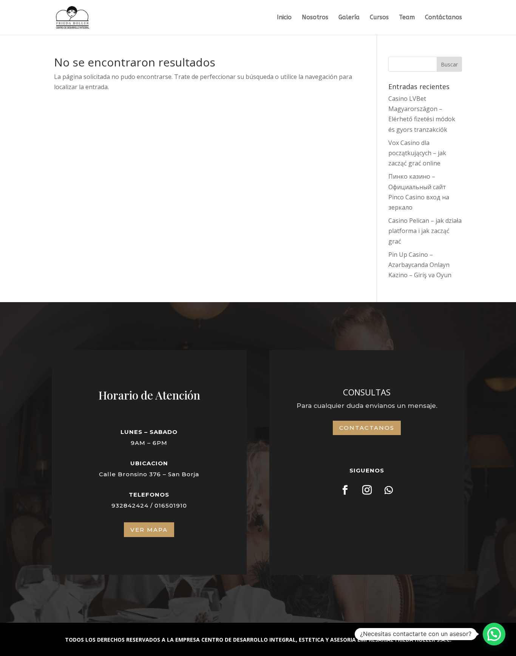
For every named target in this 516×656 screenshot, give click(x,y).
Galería (349, 18)
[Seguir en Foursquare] (344, 490)
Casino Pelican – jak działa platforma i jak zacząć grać (425, 230)
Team (407, 18)
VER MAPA (149, 529)
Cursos (379, 18)
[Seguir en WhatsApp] (388, 490)
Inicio (284, 18)
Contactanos (366, 427)
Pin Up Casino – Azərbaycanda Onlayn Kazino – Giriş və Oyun (419, 264)
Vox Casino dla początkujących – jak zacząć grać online (417, 153)
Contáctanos (443, 18)
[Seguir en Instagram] (366, 490)
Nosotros (315, 18)
